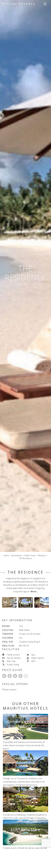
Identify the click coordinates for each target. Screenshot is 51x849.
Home (6, 555)
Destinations (16, 555)
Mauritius (42, 555)
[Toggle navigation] (45, 4)
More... (34, 591)
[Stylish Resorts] (18, 4)
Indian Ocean (30, 555)
